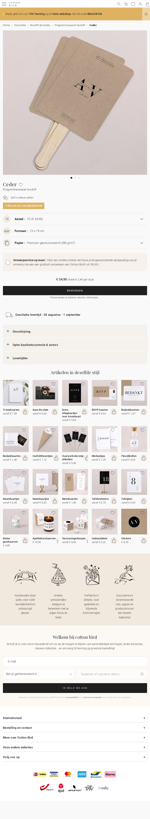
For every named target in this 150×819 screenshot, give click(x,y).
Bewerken (75, 290)
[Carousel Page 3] (79, 178)
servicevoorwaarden (93, 697)
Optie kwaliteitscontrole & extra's (35, 345)
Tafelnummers (100, 498)
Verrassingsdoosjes (74, 538)
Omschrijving (22, 331)
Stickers (126, 538)
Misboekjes (98, 456)
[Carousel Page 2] (75, 178)
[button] (146, 14)
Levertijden (20, 358)
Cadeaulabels (100, 538)
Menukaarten (70, 498)
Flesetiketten (129, 456)
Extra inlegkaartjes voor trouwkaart (71, 413)
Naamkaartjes (11, 498)
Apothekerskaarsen (44, 538)
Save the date (40, 409)
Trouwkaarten (11, 409)
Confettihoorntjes (43, 456)
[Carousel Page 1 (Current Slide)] (71, 178)
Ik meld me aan (75, 687)
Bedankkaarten (130, 409)
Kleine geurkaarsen (10, 540)
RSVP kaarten (100, 409)
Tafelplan (126, 498)
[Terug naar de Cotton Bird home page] (14, 6)
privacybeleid (72, 697)
